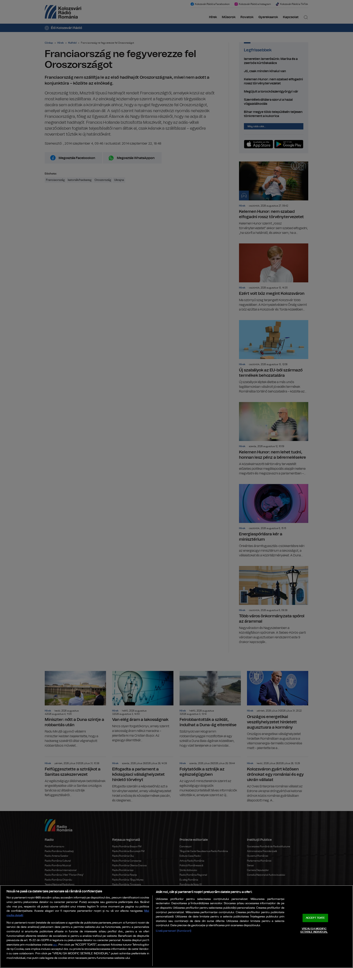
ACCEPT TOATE (315, 918)
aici (55, 945)
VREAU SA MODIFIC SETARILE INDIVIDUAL (313, 930)
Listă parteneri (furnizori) (173, 930)
